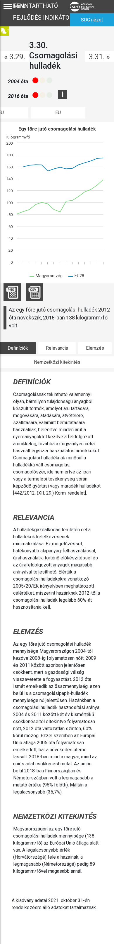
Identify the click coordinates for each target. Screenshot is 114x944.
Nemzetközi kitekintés (57, 362)
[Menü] (8, 6)
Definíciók (18, 348)
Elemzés (95, 348)
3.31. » (99, 57)
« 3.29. (14, 57)
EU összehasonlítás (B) (58, 114)
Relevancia (57, 348)
